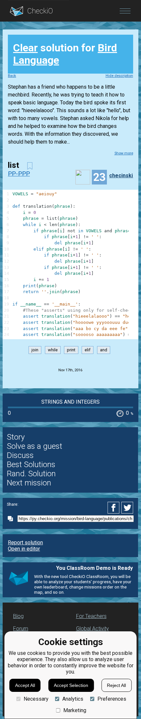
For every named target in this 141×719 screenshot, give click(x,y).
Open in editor (24, 549)
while (53, 349)
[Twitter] (127, 508)
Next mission (29, 482)
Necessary (36, 699)
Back (12, 76)
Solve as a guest (34, 446)
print (71, 349)
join (34, 349)
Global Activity (92, 628)
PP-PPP (19, 173)
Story (16, 437)
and (103, 349)
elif (88, 349)
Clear (25, 48)
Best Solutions (31, 464)
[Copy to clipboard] (12, 518)
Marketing (74, 710)
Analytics (72, 699)
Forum (20, 628)
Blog (18, 616)
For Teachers (91, 616)
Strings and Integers (70, 402)
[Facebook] (114, 508)
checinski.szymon (123, 175)
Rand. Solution (31, 473)
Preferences (111, 699)
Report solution (25, 542)
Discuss (20, 455)
